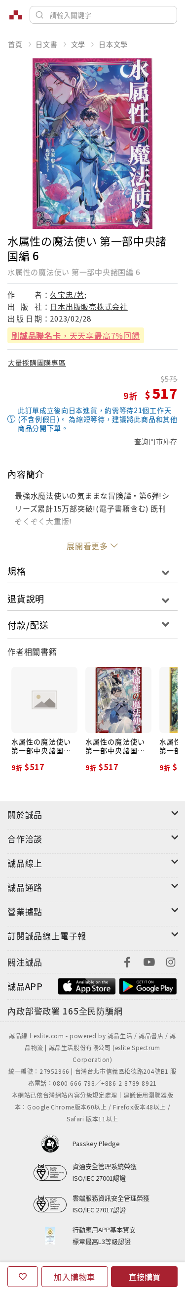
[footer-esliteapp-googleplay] (148, 985)
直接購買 (144, 1277)
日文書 (46, 44)
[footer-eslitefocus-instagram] (171, 961)
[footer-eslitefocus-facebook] (127, 961)
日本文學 (113, 44)
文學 (78, 44)
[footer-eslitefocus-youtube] (149, 961)
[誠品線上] (16, 15)
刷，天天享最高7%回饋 (75, 335)
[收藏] (22, 1276)
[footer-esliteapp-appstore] (86, 985)
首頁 (15, 44)
